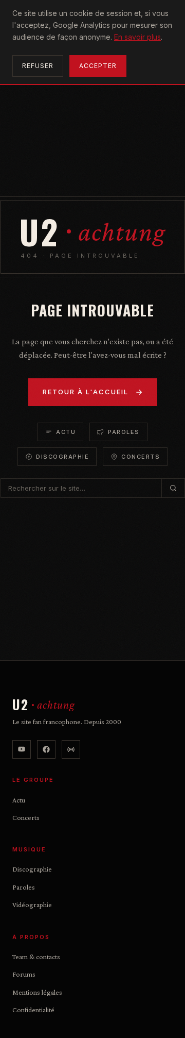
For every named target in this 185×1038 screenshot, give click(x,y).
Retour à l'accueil (85, 392)
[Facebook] (46, 749)
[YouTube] (21, 749)
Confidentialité (33, 1010)
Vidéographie (32, 904)
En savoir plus (137, 36)
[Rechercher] (172, 488)
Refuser (37, 66)
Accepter (98, 66)
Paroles (124, 432)
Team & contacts (36, 956)
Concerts (140, 456)
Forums (23, 974)
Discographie (62, 456)
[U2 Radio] (71, 749)
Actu (66, 432)
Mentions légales (37, 992)
